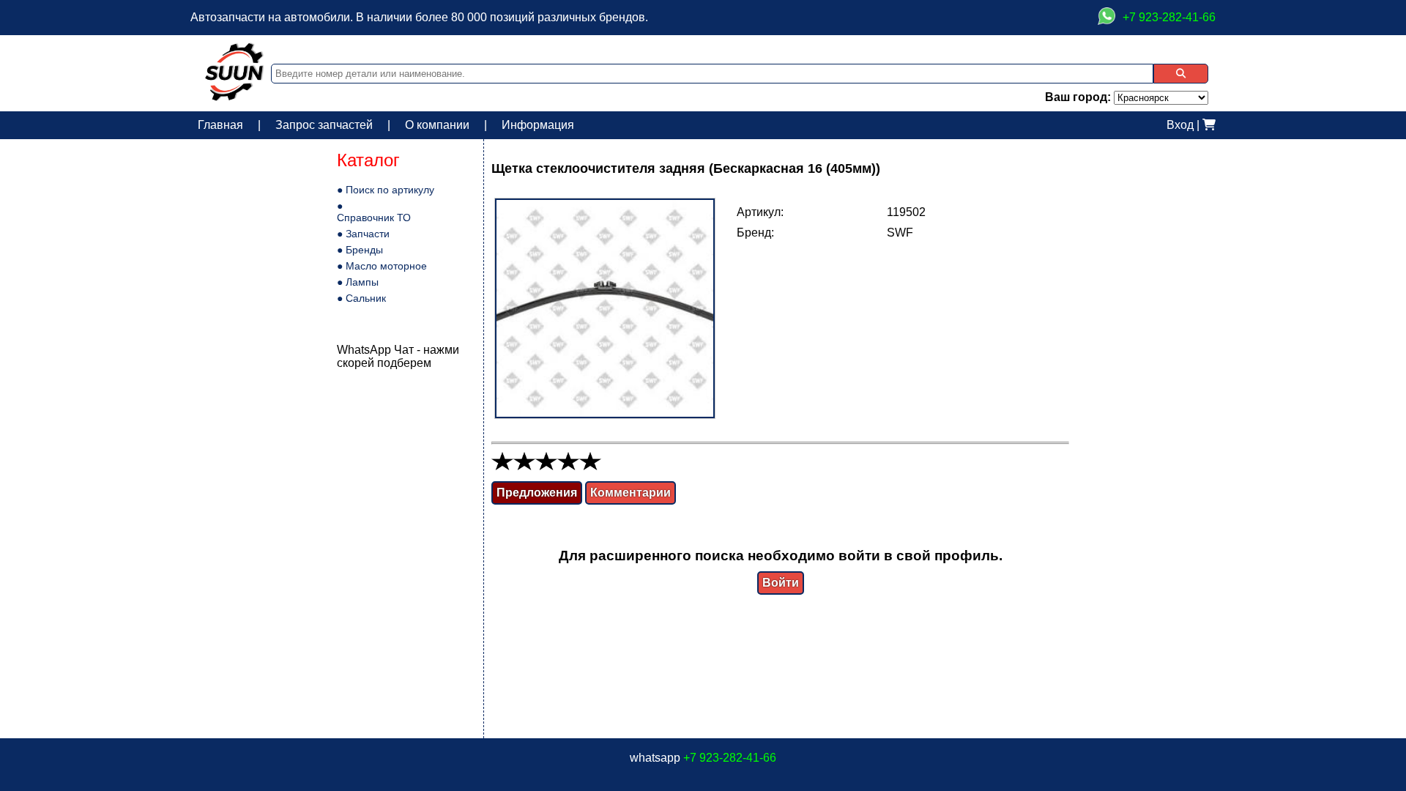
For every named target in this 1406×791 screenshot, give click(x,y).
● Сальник (361, 298)
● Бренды (360, 250)
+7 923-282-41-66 (729, 757)
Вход (1180, 125)
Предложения (536, 492)
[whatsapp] (1106, 17)
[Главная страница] (234, 97)
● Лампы (358, 282)
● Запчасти (363, 233)
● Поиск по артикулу (385, 190)
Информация (538, 125)
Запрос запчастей (324, 125)
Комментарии (630, 492)
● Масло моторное (382, 266)
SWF (900, 232)
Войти (780, 582)
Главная (220, 125)
